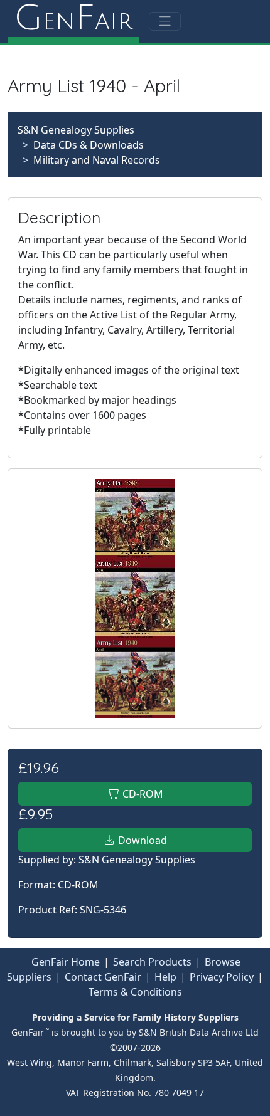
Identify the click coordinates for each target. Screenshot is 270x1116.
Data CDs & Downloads (88, 145)
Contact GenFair (103, 977)
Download (141, 840)
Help (165, 977)
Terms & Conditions (135, 992)
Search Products (152, 962)
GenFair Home (65, 962)
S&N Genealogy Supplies (76, 130)
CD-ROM (141, 794)
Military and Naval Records (96, 160)
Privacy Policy (222, 977)
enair (73, 19)
